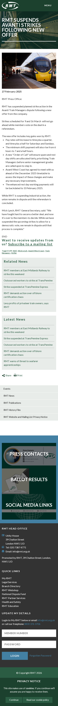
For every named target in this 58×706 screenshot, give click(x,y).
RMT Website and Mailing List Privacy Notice (25, 417)
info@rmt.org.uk (21, 551)
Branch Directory (11, 586)
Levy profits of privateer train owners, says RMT (26, 305)
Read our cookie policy (37, 700)
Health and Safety (11, 601)
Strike (14, 253)
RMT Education (10, 605)
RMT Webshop (10, 590)
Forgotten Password (40, 655)
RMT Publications (12, 403)
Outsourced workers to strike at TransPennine (28, 280)
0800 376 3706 (32, 623)
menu (48, 5)
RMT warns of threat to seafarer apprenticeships (21, 363)
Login (15, 655)
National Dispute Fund (14, 593)
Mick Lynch (22, 251)
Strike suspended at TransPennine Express (26, 286)
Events (7, 388)
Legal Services (9, 582)
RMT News (9, 395)
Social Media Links (29, 505)
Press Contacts (29, 454)
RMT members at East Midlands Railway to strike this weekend (27, 272)
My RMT (7, 578)
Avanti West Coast (36, 251)
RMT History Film (12, 410)
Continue (14, 700)
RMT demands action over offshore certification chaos (22, 295)
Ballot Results (29, 479)
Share (8, 375)
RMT (15, 251)
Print (19, 375)
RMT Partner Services (13, 598)
